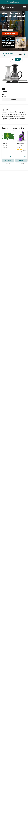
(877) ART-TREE (6, 26)
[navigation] (24, 7)
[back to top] (25, 825)
